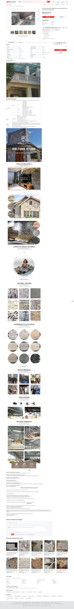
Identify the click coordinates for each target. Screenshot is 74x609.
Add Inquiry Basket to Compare (23, 35)
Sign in (67, 2)
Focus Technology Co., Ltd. (31, 605)
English (17, 603)
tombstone (23, 581)
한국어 (44, 603)
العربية (41, 603)
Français (26, 603)
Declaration (46, 605)
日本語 (46, 603)
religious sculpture (24, 579)
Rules (67, 4)
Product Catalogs (18, 578)
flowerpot (7, 581)
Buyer (48, 4)
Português (23, 603)
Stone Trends (21, 598)
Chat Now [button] (61, 52)
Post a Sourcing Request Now (30, 534)
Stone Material (24, 596)
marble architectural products (41, 579)
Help (52, 4)
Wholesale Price (38, 602)
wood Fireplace (54, 581)
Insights (59, 602)
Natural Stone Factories (17, 596)
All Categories (9, 4)
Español (20, 603)
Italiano (33, 603)
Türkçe (53, 603)
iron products (39, 581)
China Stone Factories (10, 596)
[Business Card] (66, 46)
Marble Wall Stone (53, 596)
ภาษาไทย (51, 603)
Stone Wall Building (38, 596)
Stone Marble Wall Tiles (10, 598)
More (7, 599)
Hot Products (16, 602)
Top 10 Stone (16, 598)
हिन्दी (48, 603)
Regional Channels (47, 602)
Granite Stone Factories (31, 596)
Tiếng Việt (56, 603)
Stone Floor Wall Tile (60, 596)
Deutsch (35, 603)
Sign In (43, 38)
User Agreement (42, 605)
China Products (20, 602)
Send (12, 534)
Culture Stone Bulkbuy (28, 598)
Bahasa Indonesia (61, 603)
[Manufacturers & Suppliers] (11, 2)
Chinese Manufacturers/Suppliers (27, 602)
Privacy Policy (49, 605)
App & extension (57, 4)
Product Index (51, 602)
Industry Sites (42, 602)
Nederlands (38, 603)
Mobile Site (55, 602)
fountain (53, 579)
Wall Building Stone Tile (46, 596)
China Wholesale (33, 602)
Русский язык (29, 603)
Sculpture (7, 579)
